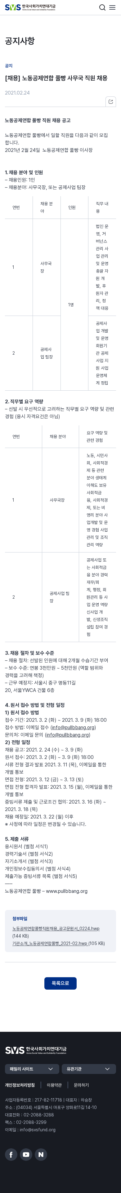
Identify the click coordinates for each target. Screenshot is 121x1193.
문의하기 (81, 1085)
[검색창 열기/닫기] (102, 7)
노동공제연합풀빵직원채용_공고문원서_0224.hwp (56, 928)
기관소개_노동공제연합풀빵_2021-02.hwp (50, 943)
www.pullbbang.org (66, 891)
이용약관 (54, 1085)
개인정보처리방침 (20, 1085)
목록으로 (60, 983)
